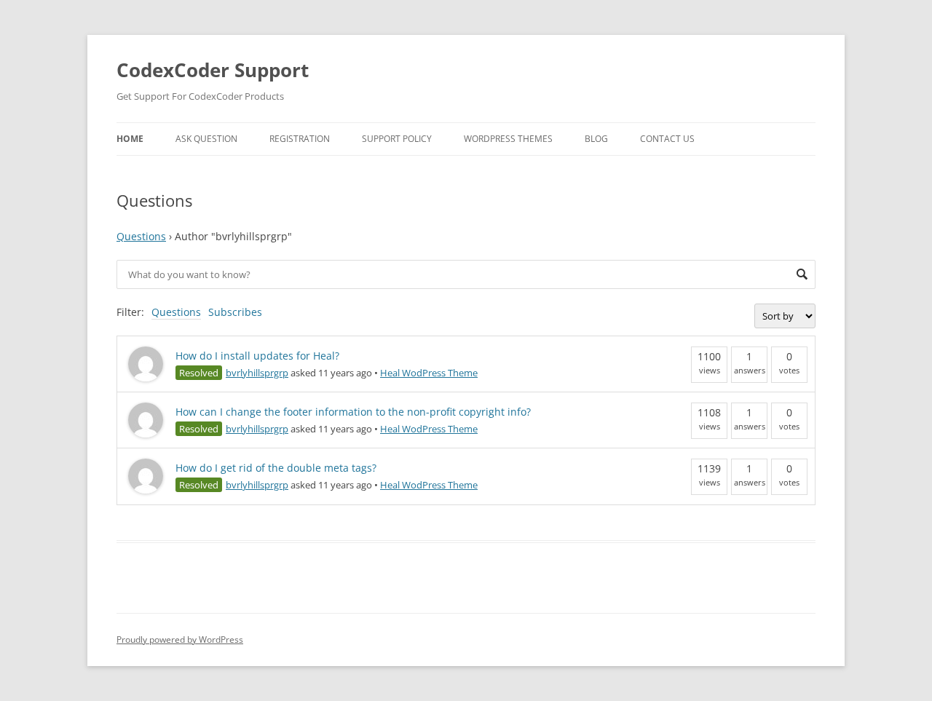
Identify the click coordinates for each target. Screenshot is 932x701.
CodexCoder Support (212, 70)
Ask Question (206, 138)
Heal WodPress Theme (429, 372)
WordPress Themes (508, 138)
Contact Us (667, 138)
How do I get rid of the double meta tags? (275, 468)
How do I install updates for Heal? (257, 356)
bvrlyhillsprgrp (257, 372)
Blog (596, 138)
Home (129, 138)
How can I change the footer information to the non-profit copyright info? (353, 412)
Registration (299, 138)
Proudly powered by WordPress (179, 639)
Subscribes (235, 312)
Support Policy (397, 138)
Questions (141, 236)
